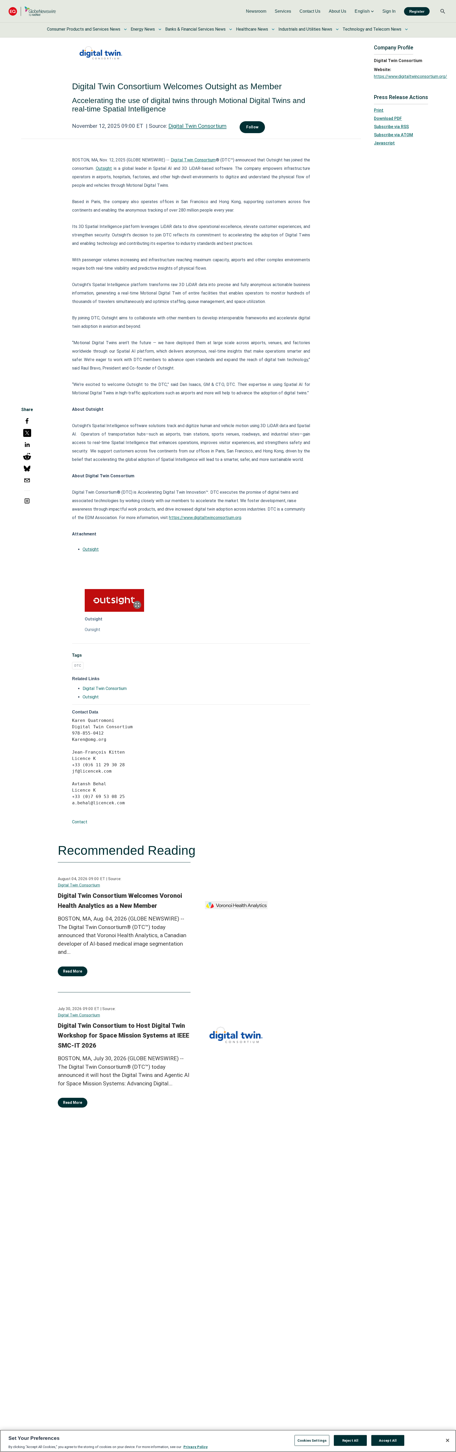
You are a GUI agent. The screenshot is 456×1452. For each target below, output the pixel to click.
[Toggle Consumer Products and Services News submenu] (125, 29)
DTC (77, 665)
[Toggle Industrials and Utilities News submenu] (337, 29)
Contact (79, 821)
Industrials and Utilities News (305, 29)
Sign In (389, 11)
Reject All (350, 1440)
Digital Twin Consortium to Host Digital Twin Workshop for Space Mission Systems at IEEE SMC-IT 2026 (123, 1035)
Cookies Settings (311, 1440)
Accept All (388, 1440)
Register (416, 11)
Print (378, 110)
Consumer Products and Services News (83, 29)
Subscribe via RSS (391, 126)
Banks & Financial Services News (195, 29)
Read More (72, 971)
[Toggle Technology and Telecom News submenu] (406, 29)
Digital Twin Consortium (197, 126)
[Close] (447, 1440)
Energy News (143, 29)
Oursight (92, 629)
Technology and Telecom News (372, 29)
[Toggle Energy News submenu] (160, 29)
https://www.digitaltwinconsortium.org (205, 517)
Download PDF (388, 118)
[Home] (32, 11)
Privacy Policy (195, 1447)
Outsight (104, 168)
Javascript (384, 143)
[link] (256, 11)
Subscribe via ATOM (393, 134)
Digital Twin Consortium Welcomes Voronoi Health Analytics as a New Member (120, 900)
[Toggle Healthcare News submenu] (273, 29)
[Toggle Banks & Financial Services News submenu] (230, 29)
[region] (228, 1441)
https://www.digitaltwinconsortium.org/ (410, 76)
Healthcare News (252, 29)
